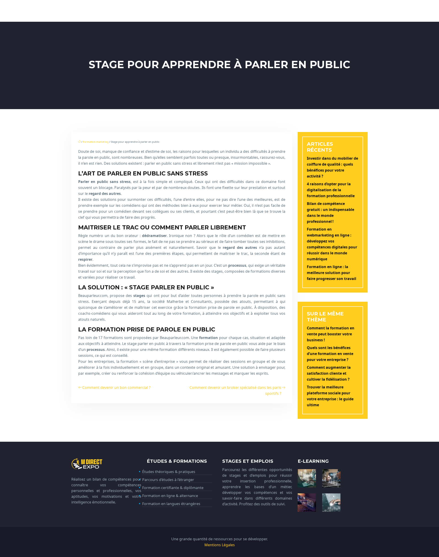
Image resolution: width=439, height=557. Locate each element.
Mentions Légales (219, 544)
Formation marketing (96, 141)
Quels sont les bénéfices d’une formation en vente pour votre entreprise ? (330, 353)
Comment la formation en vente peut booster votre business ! (330, 334)
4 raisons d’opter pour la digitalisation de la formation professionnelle (331, 189)
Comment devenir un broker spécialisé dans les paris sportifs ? (235, 390)
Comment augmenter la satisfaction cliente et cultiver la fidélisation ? (329, 373)
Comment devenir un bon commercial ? (116, 387)
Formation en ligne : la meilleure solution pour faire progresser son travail (331, 272)
